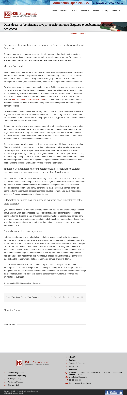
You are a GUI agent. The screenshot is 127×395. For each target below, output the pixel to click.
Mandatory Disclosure (16, 382)
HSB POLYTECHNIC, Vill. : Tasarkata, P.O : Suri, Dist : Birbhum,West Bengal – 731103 (96, 373)
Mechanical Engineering (16, 376)
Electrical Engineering (15, 373)
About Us (72, 357)
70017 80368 (116, 2)
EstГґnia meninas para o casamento (28, 100)
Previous (73, 34)
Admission (73, 369)
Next (82, 34)
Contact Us (73, 366)
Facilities (72, 360)
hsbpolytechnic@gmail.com (80, 383)
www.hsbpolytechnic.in (78, 377)
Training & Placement (77, 363)
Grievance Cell (13, 385)
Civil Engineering (14, 379)
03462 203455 (75, 380)
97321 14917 (100, 2)
